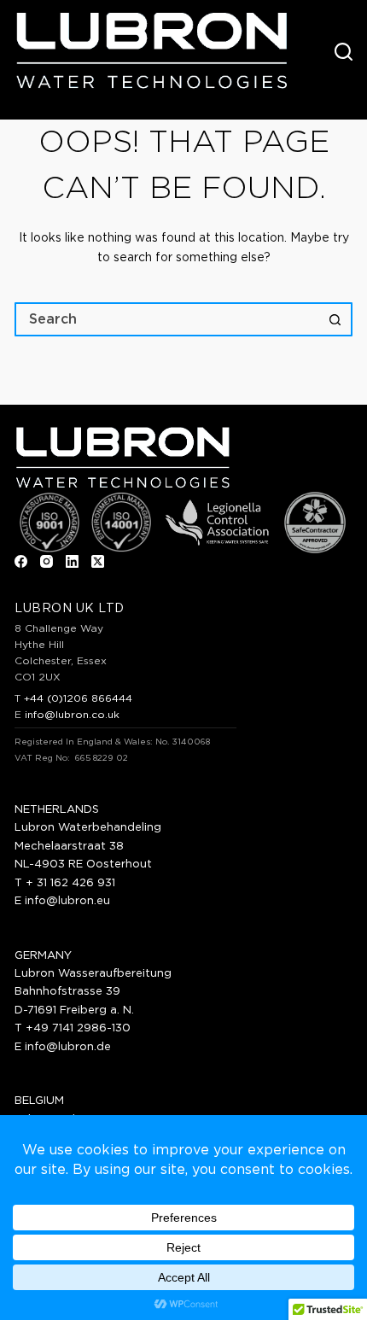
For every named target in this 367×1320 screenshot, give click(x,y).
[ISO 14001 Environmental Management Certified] (121, 522)
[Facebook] (21, 561)
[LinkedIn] (72, 561)
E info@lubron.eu (62, 901)
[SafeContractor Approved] (315, 522)
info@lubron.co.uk (72, 715)
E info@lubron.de (63, 1047)
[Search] (343, 52)
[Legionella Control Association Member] (217, 522)
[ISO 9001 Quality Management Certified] (49, 522)
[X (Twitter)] (97, 561)
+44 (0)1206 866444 (78, 698)
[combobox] (168, 319)
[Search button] (335, 319)
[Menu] (309, 51)
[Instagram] (46, 561)
